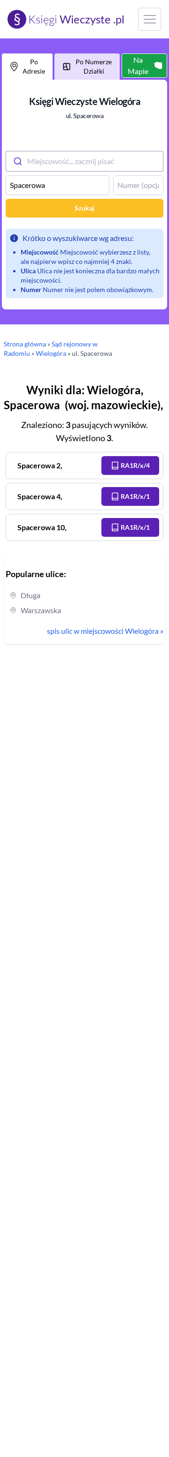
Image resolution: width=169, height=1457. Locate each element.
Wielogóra (51, 353)
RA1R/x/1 (135, 496)
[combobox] (84, 161)
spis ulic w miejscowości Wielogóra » (105, 630)
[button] (130, 465)
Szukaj (84, 208)
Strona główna (25, 344)
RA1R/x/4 (135, 465)
